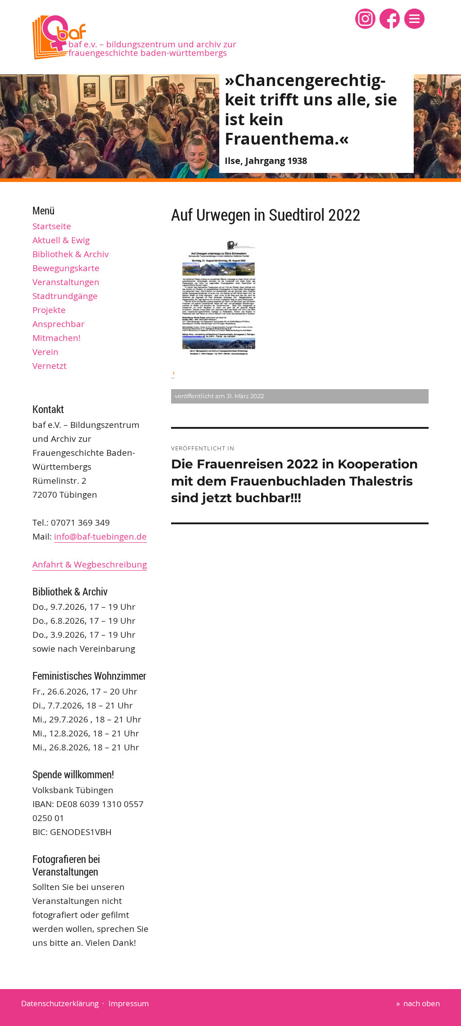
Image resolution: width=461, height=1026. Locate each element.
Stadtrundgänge (65, 296)
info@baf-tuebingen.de (100, 536)
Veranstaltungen (65, 282)
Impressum (128, 1003)
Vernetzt (49, 366)
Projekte (49, 310)
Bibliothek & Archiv (70, 254)
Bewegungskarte (65, 268)
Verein (45, 352)
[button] (414, 19)
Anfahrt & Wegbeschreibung (89, 564)
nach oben (421, 1003)
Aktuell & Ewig (61, 240)
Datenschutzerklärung (60, 1003)
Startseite (51, 226)
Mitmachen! (56, 338)
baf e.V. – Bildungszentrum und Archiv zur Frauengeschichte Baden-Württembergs (152, 48)
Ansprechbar (58, 324)
